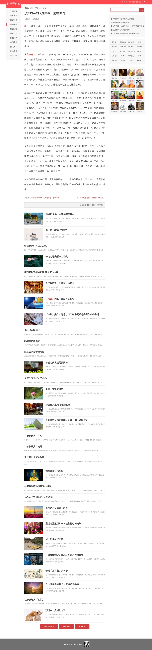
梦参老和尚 (114, 111)
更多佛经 (66, 627)
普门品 (123, 60)
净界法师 (123, 89)
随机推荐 (13, 15)
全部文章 (13, 42)
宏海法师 (139, 89)
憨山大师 (139, 100)
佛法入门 (13, 47)
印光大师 (131, 111)
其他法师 (131, 100)
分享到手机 (84, 205)
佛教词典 (13, 38)
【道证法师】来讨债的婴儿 (120, 30)
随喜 (139, 42)
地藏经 (139, 46)
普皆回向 (114, 60)
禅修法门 (140, 60)
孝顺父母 (123, 42)
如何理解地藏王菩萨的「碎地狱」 (92, 198)
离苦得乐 (131, 42)
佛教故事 (13, 20)
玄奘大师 (139, 111)
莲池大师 (123, 100)
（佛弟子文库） (78, 644)
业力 (122, 56)
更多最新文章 (49, 627)
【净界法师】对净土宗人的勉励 (122, 19)
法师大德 (13, 24)
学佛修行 (131, 56)
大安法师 (38, 8)
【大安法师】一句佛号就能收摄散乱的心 (125, 33)
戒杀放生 (114, 42)
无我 (131, 60)
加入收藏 (124, 2)
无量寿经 (114, 56)
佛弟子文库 (28, 8)
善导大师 (131, 78)
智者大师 (123, 111)
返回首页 (82, 627)
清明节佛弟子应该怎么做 (119, 22)
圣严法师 (114, 100)
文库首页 (13, 11)
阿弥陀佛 (13, 56)
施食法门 (123, 46)
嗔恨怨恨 (131, 46)
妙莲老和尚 (131, 89)
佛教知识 (13, 33)
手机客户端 (99, 205)
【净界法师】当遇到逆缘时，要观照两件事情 (127, 26)
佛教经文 (13, 29)
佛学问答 (13, 51)
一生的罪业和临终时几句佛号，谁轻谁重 (44, 198)
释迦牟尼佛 (131, 51)
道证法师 (139, 78)
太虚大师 (114, 78)
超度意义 (140, 51)
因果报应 (123, 51)
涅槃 (114, 51)
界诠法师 (123, 78)
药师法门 (140, 56)
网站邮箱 (91, 205)
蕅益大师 (114, 89)
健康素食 (114, 46)
